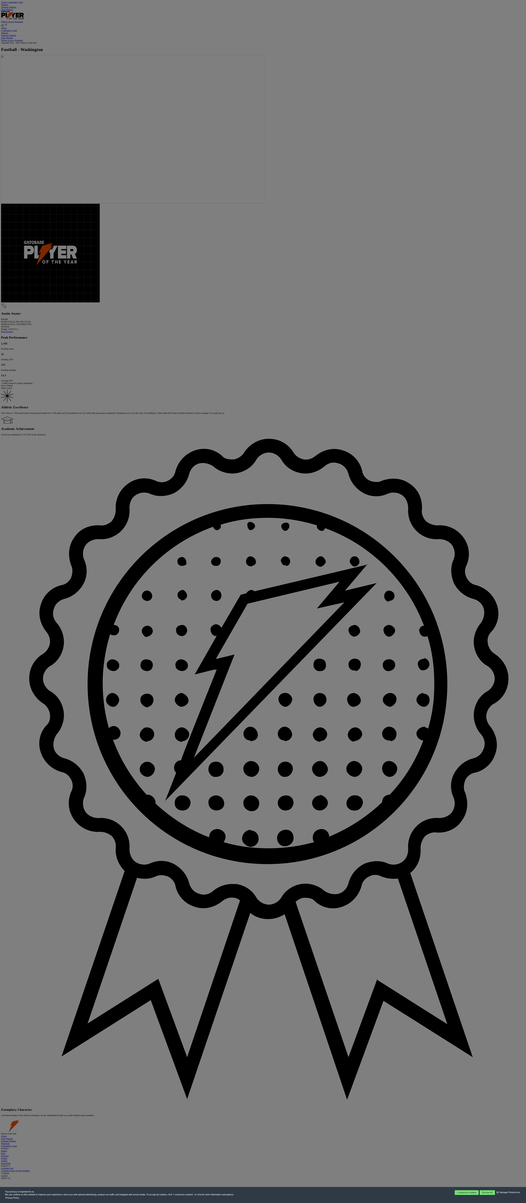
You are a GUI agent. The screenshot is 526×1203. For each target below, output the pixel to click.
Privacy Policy (12, 1198)
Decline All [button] (487, 1192)
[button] (508, 1192)
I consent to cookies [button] (466, 1192)
